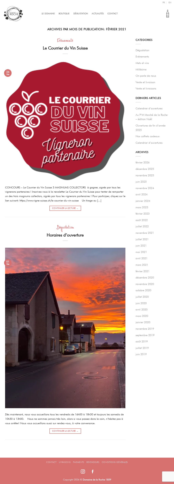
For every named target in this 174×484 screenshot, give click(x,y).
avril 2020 (141, 309)
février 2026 (143, 162)
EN (170, 2)
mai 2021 (141, 252)
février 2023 (143, 213)
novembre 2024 (145, 188)
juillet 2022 (142, 226)
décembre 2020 (145, 277)
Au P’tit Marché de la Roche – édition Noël (152, 117)
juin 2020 (141, 303)
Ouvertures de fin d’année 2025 (151, 128)
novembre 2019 (145, 328)
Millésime (141, 69)
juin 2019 (141, 354)
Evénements (65, 41)
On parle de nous (146, 75)
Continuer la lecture (65, 208)
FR (164, 2)
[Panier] (167, 13)
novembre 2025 (145, 175)
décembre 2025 (145, 169)
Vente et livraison (145, 82)
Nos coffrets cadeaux (147, 136)
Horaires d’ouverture (65, 234)
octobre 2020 (143, 290)
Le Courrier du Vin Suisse (65, 47)
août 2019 (142, 341)
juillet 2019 (142, 348)
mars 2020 (142, 316)
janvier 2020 (143, 322)
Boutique (64, 13)
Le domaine (48, 13)
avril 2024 (141, 194)
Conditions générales (115, 462)
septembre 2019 (145, 335)
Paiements (78, 462)
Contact (112, 13)
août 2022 (142, 220)
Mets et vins (142, 63)
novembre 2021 (145, 232)
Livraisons (65, 462)
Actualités (98, 13)
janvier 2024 (143, 200)
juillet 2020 (142, 296)
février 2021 (143, 271)
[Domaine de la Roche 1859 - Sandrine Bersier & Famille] (20, 13)
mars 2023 (142, 207)
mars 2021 (142, 264)
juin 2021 (141, 245)
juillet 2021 (142, 239)
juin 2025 (141, 181)
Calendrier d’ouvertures (149, 108)
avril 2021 (141, 258)
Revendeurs (92, 462)
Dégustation (80, 13)
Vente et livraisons (146, 88)
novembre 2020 (145, 284)
